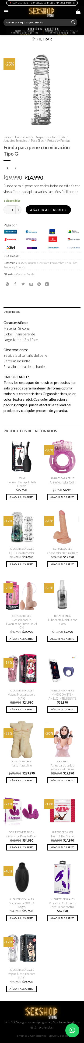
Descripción (12, 311)
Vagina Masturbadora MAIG (21, 696)
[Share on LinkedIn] (47, 284)
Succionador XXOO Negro (21, 905)
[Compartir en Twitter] (23, 284)
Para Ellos (37, 140)
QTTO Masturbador (21, 553)
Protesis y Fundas (58, 140)
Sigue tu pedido (59, 1035)
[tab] (42, 311)
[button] (72, 1030)
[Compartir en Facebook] (15, 284)
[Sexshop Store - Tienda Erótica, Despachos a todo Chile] (42, 12)
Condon (21, 274)
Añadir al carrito (48, 210)
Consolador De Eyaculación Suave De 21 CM (21, 623)
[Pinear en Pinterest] (39, 284)
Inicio (7, 137)
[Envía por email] (31, 284)
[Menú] (6, 11)
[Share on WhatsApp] (7, 284)
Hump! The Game (62, 836)
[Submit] (73, 22)
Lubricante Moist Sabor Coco (62, 622)
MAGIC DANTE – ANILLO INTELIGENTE (62, 696)
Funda (30, 274)
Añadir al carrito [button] (21, 497)
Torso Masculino (21, 765)
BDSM (22, 263)
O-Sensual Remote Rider (21, 836)
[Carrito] (78, 12)
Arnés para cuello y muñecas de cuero (62, 767)
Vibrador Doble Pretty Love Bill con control (62, 905)
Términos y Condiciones (30, 1035)
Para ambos (57, 263)
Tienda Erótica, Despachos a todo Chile (39, 137)
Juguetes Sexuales (15, 140)
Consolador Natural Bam (62, 553)
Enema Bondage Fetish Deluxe (21, 484)
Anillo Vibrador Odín (62, 482)
